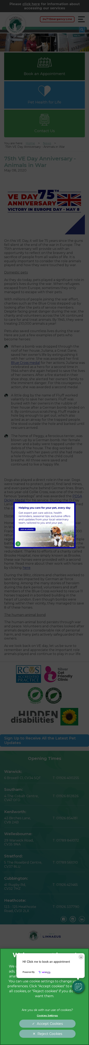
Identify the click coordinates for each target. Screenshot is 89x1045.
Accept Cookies (50, 1024)
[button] (78, 986)
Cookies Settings (47, 1015)
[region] (44, 996)
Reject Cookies (49, 1034)
